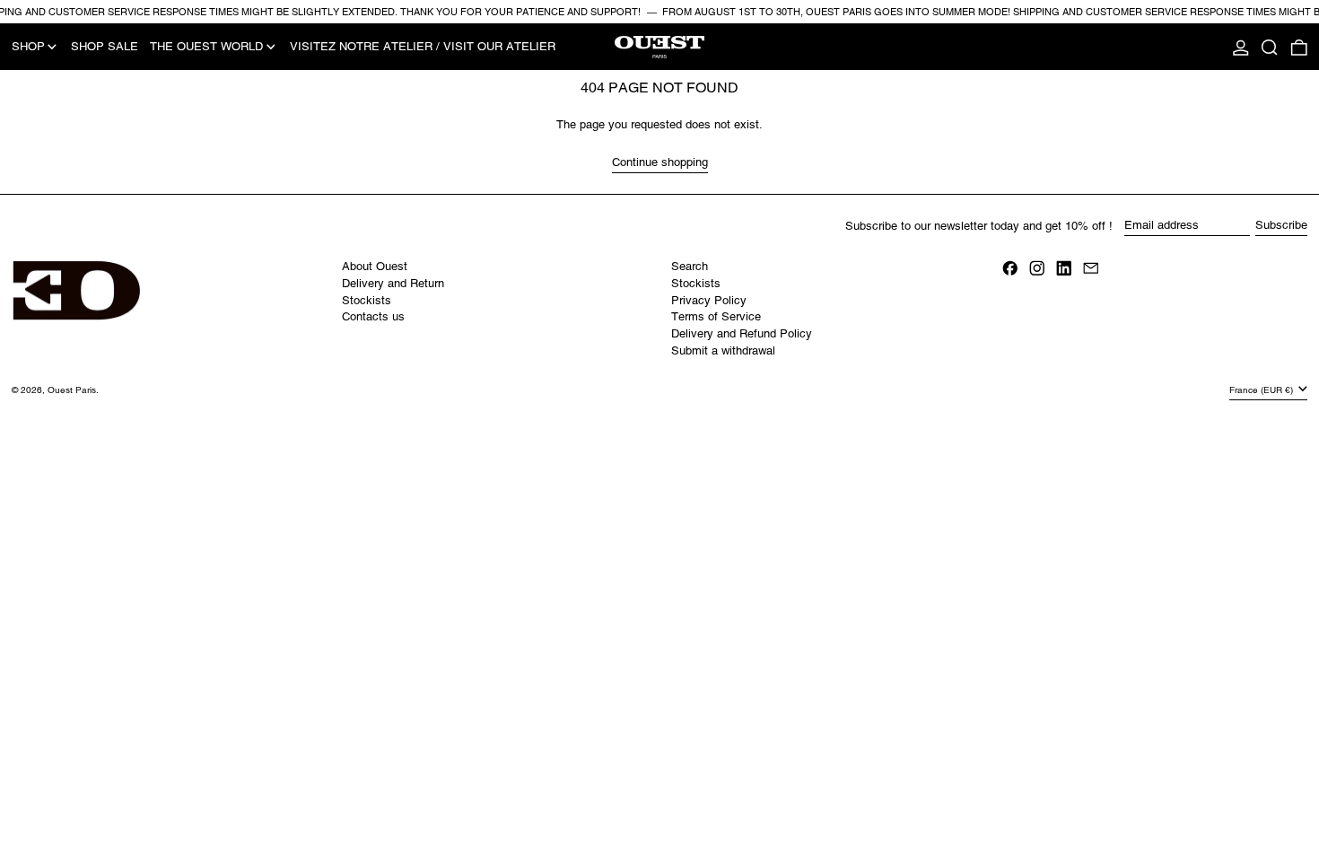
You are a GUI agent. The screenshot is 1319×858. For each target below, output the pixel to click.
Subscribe (1281, 225)
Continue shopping (660, 162)
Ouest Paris (72, 390)
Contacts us (373, 316)
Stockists (366, 300)
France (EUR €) (1262, 390)
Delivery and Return (393, 283)
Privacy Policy (709, 300)
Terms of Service (716, 316)
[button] (1270, 47)
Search (689, 266)
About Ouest (374, 266)
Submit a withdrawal (723, 350)
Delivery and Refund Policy (741, 333)
